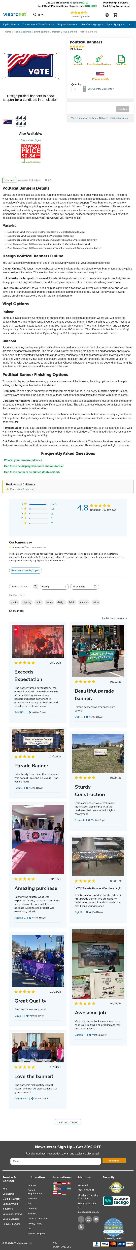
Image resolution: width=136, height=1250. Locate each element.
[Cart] (115, 15)
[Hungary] (64, 1194)
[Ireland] (55, 1188)
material (84, 602)
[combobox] (54, 587)
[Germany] (59, 1183)
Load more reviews (68, 1122)
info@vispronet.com (88, 1212)
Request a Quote (11, 1223)
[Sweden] (69, 1188)
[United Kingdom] (59, 1188)
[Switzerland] (69, 1183)
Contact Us (8, 1193)
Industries (7, 1208)
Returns (32, 1185)
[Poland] (55, 1194)
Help (4, 1188)
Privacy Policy (35, 1223)
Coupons (32, 1208)
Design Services (10, 1218)
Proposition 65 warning (22, 489)
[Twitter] (81, 1226)
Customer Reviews (12, 1214)
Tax (29, 1228)
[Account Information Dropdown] (106, 15)
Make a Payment (11, 1198)
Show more (16, 611)
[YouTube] (96, 1219)
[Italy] (55, 1185)
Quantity (76, 84)
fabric (72, 602)
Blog (30, 1203)
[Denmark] (55, 1191)
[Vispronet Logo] (14, 13)
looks (38, 602)
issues (49, 602)
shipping (26, 602)
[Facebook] (81, 1219)
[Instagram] (88, 1219)
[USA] (55, 1183)
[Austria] (64, 1183)
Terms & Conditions (38, 1218)
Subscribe (114, 1160)
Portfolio (32, 1213)
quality (14, 602)
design (60, 602)
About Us (32, 1198)
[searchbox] (20, 586)
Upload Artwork (10, 1203)
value (96, 602)
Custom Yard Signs (31, 140)
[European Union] (64, 1188)
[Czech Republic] (59, 1194)
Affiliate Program (36, 1233)
